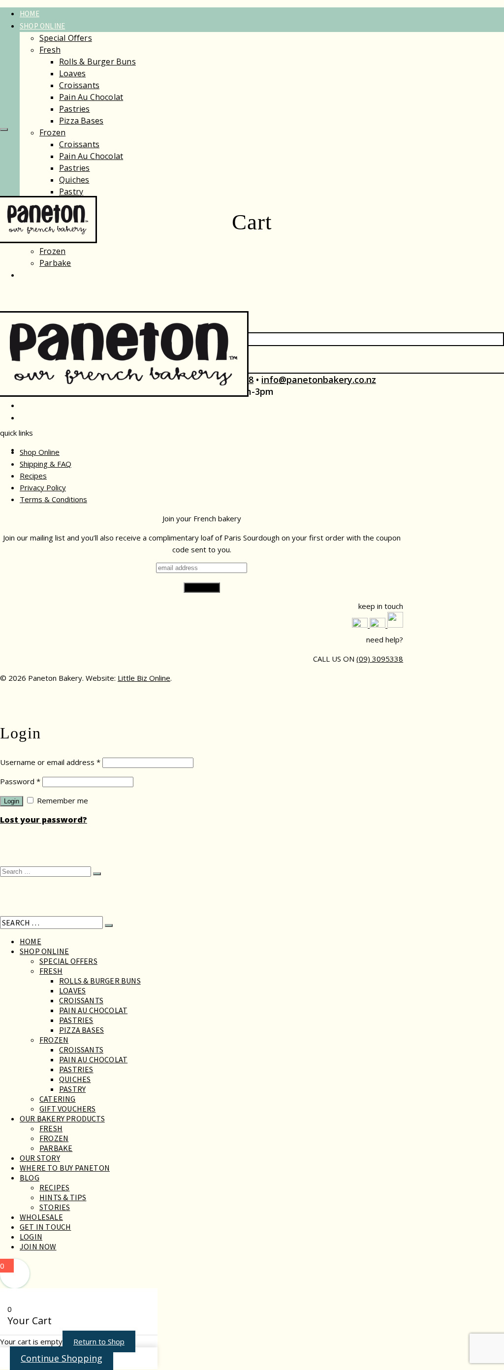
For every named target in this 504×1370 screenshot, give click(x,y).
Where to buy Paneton (65, 1168)
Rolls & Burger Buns (97, 61)
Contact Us (41, 417)
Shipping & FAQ (45, 464)
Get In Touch (45, 1227)
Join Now (38, 1246)
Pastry (71, 191)
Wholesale (40, 405)
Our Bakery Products (62, 1118)
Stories (54, 1207)
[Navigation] (4, 129)
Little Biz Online (144, 678)
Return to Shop (99, 1341)
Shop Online (42, 26)
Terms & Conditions (53, 499)
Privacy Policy (43, 487)
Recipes (33, 475)
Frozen (52, 132)
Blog (29, 1177)
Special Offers (65, 37)
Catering (57, 1099)
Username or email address (50, 762)
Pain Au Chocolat (91, 97)
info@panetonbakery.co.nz (318, 379)
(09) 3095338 (379, 659)
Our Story (39, 275)
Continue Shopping (61, 1358)
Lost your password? (43, 819)
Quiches (74, 179)
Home (29, 13)
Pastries (74, 108)
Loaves (72, 73)
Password (20, 781)
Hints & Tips (62, 1197)
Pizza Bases (81, 120)
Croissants (79, 85)
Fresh (50, 49)
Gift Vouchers (67, 1109)
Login (11, 801)
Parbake (55, 262)
